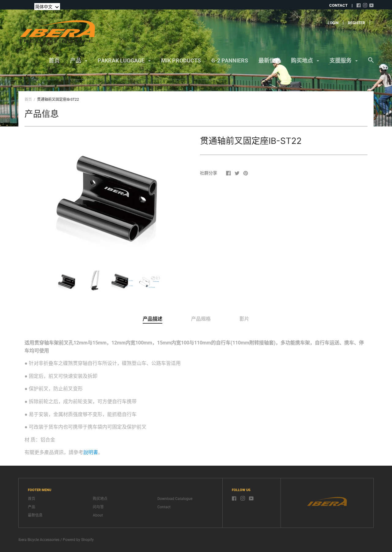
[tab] (152, 319)
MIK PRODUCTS (181, 60)
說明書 (90, 452)
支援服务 (341, 60)
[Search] (371, 63)
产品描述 (152, 319)
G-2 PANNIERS (229, 60)
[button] (47, 6)
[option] (108, 197)
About (98, 515)
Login (333, 23)
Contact (164, 507)
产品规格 (201, 319)
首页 (54, 60)
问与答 (98, 507)
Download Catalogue (174, 499)
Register (356, 23)
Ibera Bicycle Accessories (38, 540)
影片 (244, 319)
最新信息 (269, 60)
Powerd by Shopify (78, 540)
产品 (76, 60)
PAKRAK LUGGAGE (122, 60)
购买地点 (302, 60)
